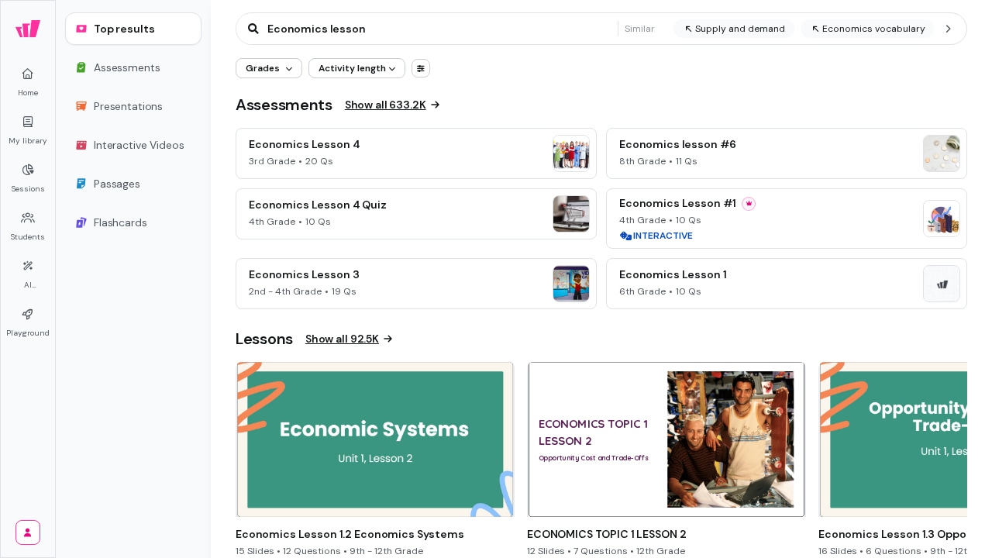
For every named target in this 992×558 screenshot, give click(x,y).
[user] (28, 532)
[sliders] (421, 68)
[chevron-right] (947, 28)
